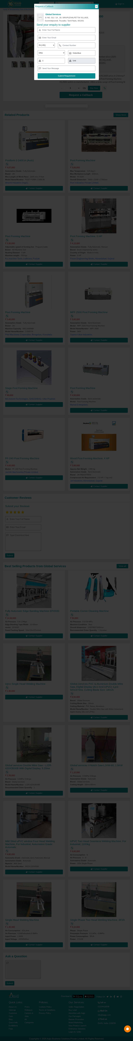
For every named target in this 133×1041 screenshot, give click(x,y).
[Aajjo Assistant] (127, 1028)
